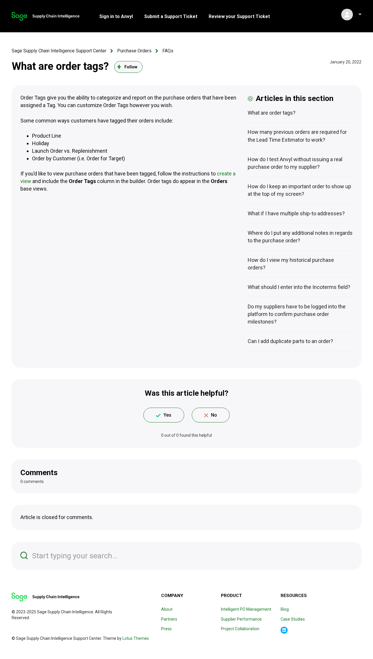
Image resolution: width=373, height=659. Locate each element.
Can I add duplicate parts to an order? (290, 341)
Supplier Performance (241, 619)
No (214, 415)
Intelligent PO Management (246, 609)
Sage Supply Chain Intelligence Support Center (59, 51)
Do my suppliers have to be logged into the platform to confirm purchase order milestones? (297, 314)
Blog (285, 609)
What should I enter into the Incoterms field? (299, 287)
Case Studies (293, 619)
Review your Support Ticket (239, 16)
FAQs (167, 51)
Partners (169, 619)
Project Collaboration (240, 628)
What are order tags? (271, 113)
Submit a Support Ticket (170, 16)
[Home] (46, 16)
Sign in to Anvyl (116, 16)
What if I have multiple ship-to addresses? (296, 213)
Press (166, 628)
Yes (167, 415)
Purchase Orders (134, 51)
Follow (131, 67)
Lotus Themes (135, 638)
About (167, 609)
